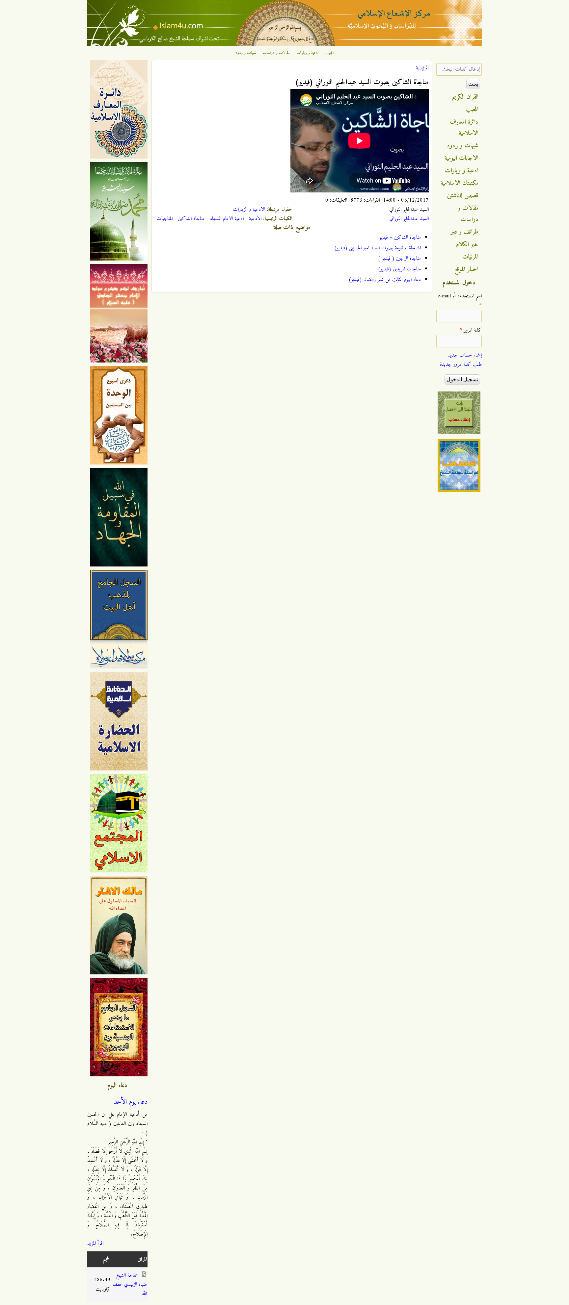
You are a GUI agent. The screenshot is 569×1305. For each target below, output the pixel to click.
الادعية (255, 218)
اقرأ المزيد (95, 1243)
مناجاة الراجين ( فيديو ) (399, 258)
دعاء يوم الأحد (131, 1102)
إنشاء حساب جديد (465, 355)
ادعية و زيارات (307, 53)
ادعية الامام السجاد (227, 218)
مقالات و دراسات (276, 53)
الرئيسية (422, 68)
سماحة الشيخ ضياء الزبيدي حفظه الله (130, 1284)
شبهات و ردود (245, 53)
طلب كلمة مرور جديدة (461, 364)
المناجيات (164, 218)
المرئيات (470, 257)
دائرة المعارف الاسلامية (464, 127)
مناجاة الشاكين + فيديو (400, 237)
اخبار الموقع (466, 269)
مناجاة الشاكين (191, 218)
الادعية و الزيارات (249, 209)
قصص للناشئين (462, 195)
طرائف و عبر (464, 232)
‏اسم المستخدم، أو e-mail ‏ (460, 300)
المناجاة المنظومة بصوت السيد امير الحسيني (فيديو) (377, 248)
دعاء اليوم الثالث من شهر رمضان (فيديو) (384, 279)
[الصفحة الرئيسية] (284, 44)
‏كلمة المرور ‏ (471, 330)
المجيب (329, 53)
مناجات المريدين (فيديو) (399, 269)
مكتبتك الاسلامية (459, 183)
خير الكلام (467, 244)
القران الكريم (465, 97)
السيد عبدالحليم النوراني (409, 218)
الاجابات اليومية (461, 158)
